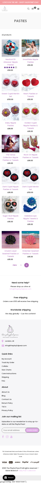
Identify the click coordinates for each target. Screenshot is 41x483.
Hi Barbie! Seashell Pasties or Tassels (30, 252)
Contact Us (7, 399)
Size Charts (6, 370)
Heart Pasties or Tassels (30, 95)
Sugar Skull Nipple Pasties (10, 217)
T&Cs (4, 406)
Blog (3, 395)
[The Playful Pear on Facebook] (3, 437)
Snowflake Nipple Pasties (30, 60)
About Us (5, 392)
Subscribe (32, 430)
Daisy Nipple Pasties (10, 124)
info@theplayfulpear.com (20, 289)
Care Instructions (9, 373)
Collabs (5, 366)
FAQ (3, 381)
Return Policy (7, 403)
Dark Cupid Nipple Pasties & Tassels (11, 188)
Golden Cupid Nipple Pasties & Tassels (30, 126)
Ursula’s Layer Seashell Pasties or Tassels (10, 254)
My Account (7, 359)
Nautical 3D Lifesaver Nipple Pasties (11, 62)
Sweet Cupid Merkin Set (10, 95)
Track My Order (8, 362)
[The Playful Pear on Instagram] (7, 437)
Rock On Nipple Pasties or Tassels (30, 156)
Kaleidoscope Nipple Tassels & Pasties (30, 219)
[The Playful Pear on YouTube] (11, 437)
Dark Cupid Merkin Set (30, 188)
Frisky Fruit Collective (27, 470)
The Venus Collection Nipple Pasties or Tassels (10, 157)
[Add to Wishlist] (16, 42)
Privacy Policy (7, 410)
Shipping (5, 377)
